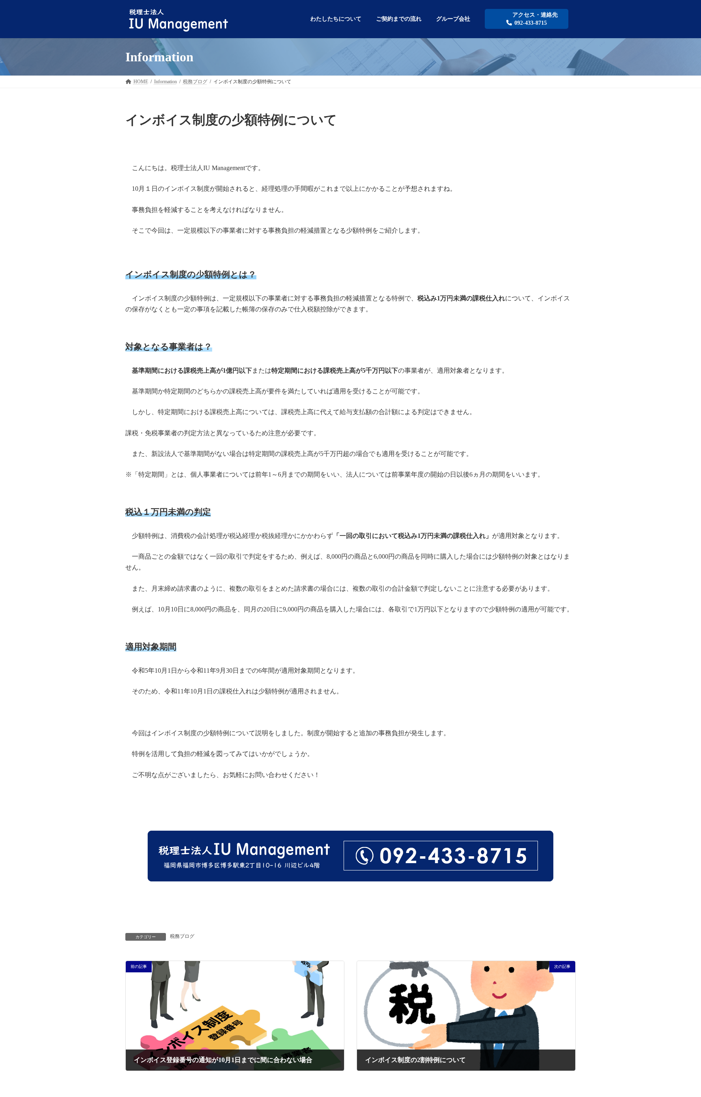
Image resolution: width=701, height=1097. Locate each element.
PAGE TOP (677, 1056)
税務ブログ (182, 936)
